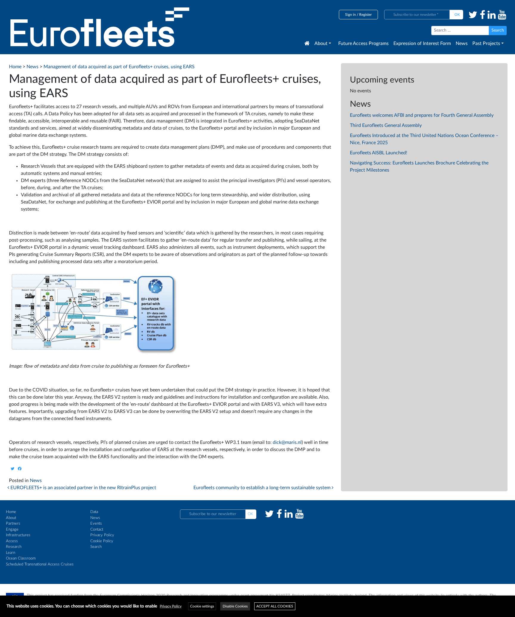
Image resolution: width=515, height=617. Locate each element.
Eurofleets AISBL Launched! (378, 152)
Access (12, 541)
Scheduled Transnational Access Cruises (40, 564)
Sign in (350, 14)
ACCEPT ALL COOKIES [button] (274, 606)
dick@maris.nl (287, 442)
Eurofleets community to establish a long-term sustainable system (262, 487)
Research (13, 547)
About (321, 43)
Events (96, 524)
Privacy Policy (102, 535)
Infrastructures (18, 535)
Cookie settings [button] (202, 606)
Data (94, 512)
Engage (12, 529)
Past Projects (486, 43)
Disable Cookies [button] (235, 606)
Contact (96, 529)
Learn (10, 553)
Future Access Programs (363, 43)
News (462, 43)
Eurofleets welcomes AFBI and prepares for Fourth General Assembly (422, 115)
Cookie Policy (101, 541)
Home (11, 512)
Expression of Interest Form (422, 43)
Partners (13, 524)
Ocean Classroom (20, 558)
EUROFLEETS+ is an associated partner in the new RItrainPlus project (82, 487)
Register (365, 14)
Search (96, 547)
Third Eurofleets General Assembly (386, 125)
